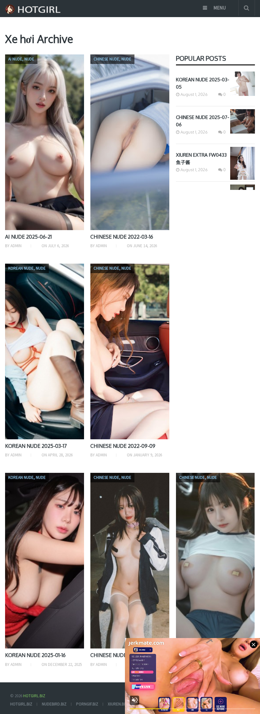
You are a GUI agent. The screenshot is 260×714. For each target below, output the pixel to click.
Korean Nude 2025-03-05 (202, 83)
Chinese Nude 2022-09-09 (122, 446)
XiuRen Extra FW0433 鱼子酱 (201, 158)
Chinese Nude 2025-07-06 (202, 121)
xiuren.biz (117, 704)
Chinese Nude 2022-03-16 (121, 237)
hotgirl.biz (21, 704)
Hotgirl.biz (34, 695)
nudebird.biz (54, 704)
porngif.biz (87, 704)
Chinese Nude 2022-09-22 (122, 655)
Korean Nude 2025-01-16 (35, 655)
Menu (219, 8)
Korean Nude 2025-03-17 (36, 446)
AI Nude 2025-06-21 (28, 237)
